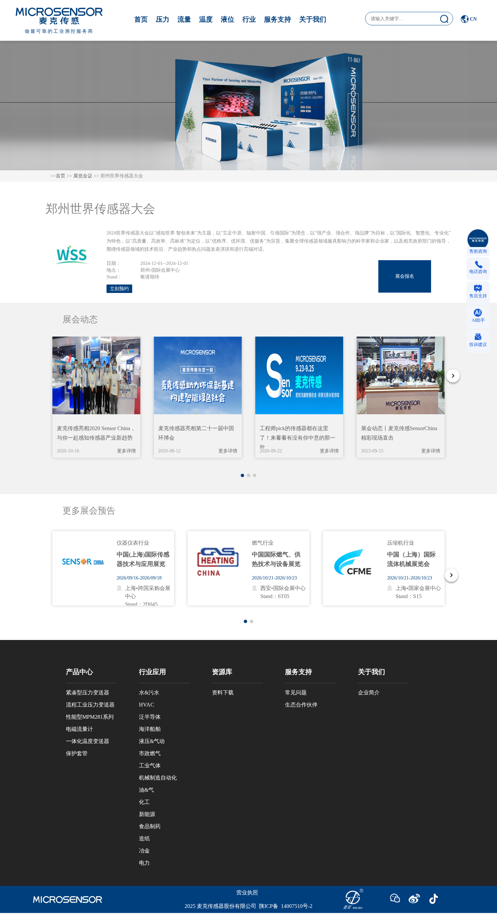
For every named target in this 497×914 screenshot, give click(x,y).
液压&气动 (152, 741)
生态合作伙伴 (301, 705)
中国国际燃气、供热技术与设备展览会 (276, 564)
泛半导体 (150, 717)
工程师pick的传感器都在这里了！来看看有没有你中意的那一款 (297, 437)
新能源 (147, 814)
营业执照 (247, 892)
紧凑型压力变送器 (87, 692)
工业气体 (150, 765)
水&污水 (149, 692)
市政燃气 (150, 753)
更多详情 (126, 450)
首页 (141, 19)
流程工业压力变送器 (90, 705)
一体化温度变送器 (87, 741)
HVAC (146, 705)
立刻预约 (119, 288)
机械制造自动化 (158, 778)
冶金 (144, 851)
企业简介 (369, 692)
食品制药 (150, 826)
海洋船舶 (150, 729)
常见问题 (296, 692)
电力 (144, 863)
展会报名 (404, 276)
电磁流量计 (79, 729)
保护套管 (77, 753)
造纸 (144, 838)
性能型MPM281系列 (90, 717)
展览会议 (82, 175)
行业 (249, 19)
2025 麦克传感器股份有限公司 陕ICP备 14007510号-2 (248, 906)
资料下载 (223, 692)
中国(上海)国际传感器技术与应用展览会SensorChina (143, 564)
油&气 (146, 790)
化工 (144, 802)
